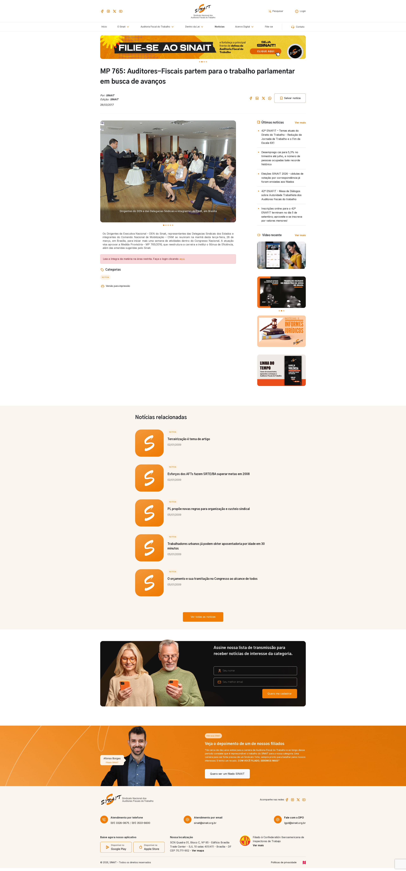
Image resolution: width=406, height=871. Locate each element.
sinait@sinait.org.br (205, 826)
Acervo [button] (242, 26)
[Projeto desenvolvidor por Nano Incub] (304, 865)
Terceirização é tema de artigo (188, 439)
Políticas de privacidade (284, 865)
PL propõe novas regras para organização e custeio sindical (208, 509)
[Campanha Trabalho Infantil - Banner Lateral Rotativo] (281, 292)
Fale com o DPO (294, 820)
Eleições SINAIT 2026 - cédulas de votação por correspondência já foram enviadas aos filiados (282, 177)
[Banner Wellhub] (203, 47)
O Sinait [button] (121, 26)
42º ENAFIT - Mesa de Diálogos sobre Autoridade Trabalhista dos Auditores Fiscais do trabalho (281, 195)
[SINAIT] (203, 10)
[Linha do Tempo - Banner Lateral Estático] (281, 370)
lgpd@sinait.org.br (295, 826)
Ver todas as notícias (203, 616)
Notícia (105, 277)
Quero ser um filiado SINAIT (122, 773)
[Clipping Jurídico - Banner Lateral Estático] (281, 331)
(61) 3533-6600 (141, 826)
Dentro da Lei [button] (192, 26)
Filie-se (269, 26)
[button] (157, 26)
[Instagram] (108, 11)
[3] (206, 62)
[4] (172, 225)
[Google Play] (116, 849)
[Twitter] (114, 11)
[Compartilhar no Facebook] (251, 98)
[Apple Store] (149, 849)
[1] (202, 62)
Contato (299, 26)
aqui (181, 258)
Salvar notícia (292, 98)
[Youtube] (121, 11)
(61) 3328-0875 (120, 826)
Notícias (220, 26)
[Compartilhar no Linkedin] (257, 98)
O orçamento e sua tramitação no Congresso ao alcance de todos (212, 579)
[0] (199, 62)
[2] (204, 62)
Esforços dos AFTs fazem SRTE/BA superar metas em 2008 (208, 474)
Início (104, 26)
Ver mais (300, 122)
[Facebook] (102, 11)
